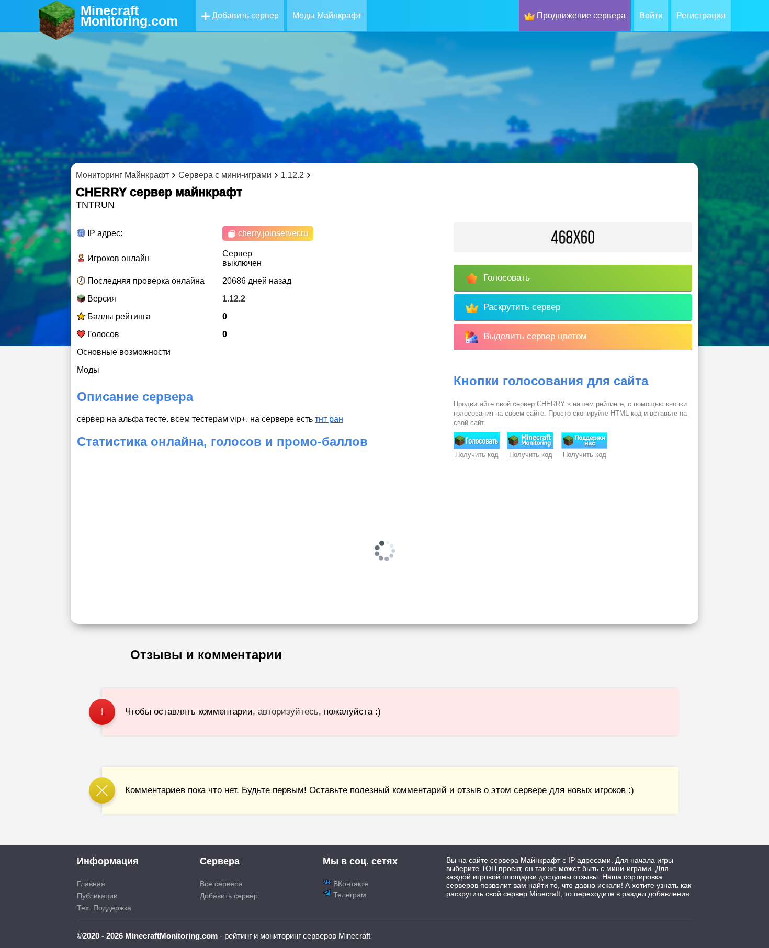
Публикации (97, 895)
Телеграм (348, 894)
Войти (651, 15)
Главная (91, 883)
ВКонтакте (349, 883)
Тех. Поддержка (104, 908)
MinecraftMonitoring (129, 15)
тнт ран (329, 419)
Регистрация (701, 15)
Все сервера (221, 883)
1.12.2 (233, 298)
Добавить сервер (244, 15)
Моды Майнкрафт (326, 15)
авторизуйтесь (288, 712)
